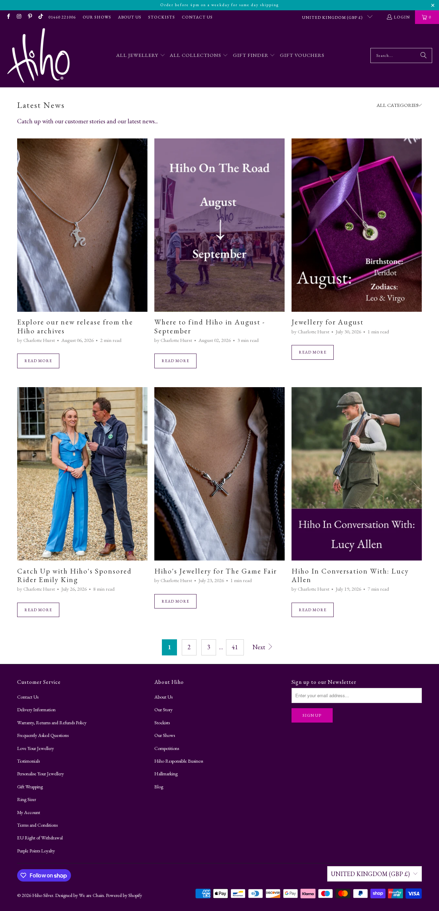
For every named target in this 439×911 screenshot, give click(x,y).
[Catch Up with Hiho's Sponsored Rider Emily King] (82, 474)
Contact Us (197, 17)
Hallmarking (166, 774)
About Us (129, 17)
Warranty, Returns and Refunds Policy (51, 722)
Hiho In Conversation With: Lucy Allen (350, 575)
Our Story (163, 709)
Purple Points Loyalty (36, 851)
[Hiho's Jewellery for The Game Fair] (219, 474)
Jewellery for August (328, 322)
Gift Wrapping (30, 787)
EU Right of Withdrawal (40, 838)
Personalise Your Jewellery (40, 774)
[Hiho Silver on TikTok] (40, 17)
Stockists (161, 17)
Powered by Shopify (124, 895)
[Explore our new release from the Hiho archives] (82, 225)
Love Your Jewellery (35, 748)
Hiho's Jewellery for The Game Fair (215, 571)
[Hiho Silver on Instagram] (19, 17)
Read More (38, 361)
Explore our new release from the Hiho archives (75, 326)
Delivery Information (36, 709)
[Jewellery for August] (357, 225)
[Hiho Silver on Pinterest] (30, 17)
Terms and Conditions (37, 825)
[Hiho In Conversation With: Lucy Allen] (357, 474)
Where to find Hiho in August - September (209, 326)
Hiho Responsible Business (178, 761)
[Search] (423, 55)
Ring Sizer (26, 799)
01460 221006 (62, 17)
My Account (28, 812)
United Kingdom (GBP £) (333, 17)
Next (259, 647)
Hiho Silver (42, 895)
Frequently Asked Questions (43, 735)
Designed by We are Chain (79, 895)
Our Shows (97, 17)
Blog (158, 787)
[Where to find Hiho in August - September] (219, 225)
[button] (140, 55)
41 (235, 647)
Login (402, 17)
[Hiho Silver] (38, 55)
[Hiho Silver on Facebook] (8, 17)
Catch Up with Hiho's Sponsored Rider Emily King (74, 575)
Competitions (166, 748)
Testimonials (28, 761)
